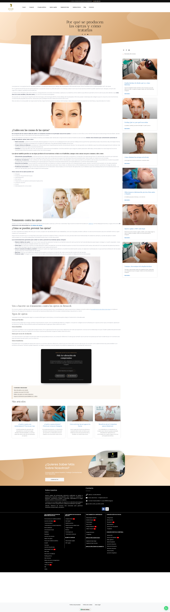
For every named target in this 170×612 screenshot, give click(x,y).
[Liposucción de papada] (116, 526)
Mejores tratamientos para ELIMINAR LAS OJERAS (25, 396)
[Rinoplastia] (116, 522)
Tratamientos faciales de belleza (73, 515)
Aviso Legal (97, 604)
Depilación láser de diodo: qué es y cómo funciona (137, 84)
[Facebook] (103, 509)
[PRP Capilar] (75, 543)
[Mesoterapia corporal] (95, 517)
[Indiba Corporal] (95, 528)
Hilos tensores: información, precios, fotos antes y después (140, 193)
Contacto (91, 7)
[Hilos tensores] (53, 558)
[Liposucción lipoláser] (116, 537)
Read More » (127, 93)
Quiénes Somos (77, 7)
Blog (85, 7)
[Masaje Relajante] (95, 526)
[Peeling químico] (53, 556)
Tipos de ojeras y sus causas (21, 390)
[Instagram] (85, 34)
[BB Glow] (75, 530)
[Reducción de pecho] (116, 546)
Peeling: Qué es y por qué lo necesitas (136, 122)
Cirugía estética (42, 7)
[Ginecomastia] (116, 550)
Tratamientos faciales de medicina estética (52, 515)
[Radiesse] (53, 532)
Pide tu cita (60, 375)
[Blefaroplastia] (116, 524)
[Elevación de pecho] (116, 548)
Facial (24, 7)
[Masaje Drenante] (95, 532)
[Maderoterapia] (95, 520)
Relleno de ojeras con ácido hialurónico (23, 394)
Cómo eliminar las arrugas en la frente (137, 157)
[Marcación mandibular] (53, 553)
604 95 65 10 (72, 375)
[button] (166, 608)
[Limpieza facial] (75, 519)
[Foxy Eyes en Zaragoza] (53, 545)
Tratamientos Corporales (94, 514)
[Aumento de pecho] (116, 544)
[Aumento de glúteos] (116, 553)
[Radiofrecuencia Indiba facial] (75, 525)
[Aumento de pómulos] (53, 547)
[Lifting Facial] (116, 517)
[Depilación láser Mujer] (95, 541)
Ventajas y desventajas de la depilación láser (138, 266)
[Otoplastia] (116, 528)
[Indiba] (53, 569)
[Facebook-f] (82, 34)
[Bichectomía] (116, 520)
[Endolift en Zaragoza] (53, 543)
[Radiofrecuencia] (75, 523)
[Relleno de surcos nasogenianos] (53, 560)
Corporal (31, 7)
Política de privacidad (75, 604)
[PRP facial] (53, 551)
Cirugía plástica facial (114, 514)
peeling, (91, 223)
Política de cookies (87, 604)
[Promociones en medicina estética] (53, 519)
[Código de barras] (53, 562)
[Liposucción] (116, 535)
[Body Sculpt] (95, 524)
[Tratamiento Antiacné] (75, 534)
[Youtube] (88, 34)
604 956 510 (97, 1)
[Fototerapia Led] (75, 532)
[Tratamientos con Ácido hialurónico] (53, 525)
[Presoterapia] (95, 522)
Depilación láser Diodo (93, 538)
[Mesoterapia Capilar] (75, 540)
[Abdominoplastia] (116, 542)
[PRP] (53, 567)
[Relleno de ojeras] (53, 538)
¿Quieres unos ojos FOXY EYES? (21, 392)
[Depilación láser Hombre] (95, 543)
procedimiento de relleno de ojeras (100, 309)
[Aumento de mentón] (53, 536)
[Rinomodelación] (53, 527)
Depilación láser (65, 7)
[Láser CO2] (53, 564)
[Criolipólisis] (95, 534)
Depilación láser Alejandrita (95, 546)
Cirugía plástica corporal (115, 532)
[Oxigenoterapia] (75, 527)
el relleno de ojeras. (36, 225)
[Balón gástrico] (116, 539)
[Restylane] (53, 534)
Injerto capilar (53, 7)
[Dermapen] (75, 521)
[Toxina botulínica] (53, 523)
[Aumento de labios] (53, 521)
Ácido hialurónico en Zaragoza (65, 370)
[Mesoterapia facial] (53, 549)
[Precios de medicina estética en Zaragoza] (53, 540)
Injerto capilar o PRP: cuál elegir (135, 229)
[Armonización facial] (53, 530)
